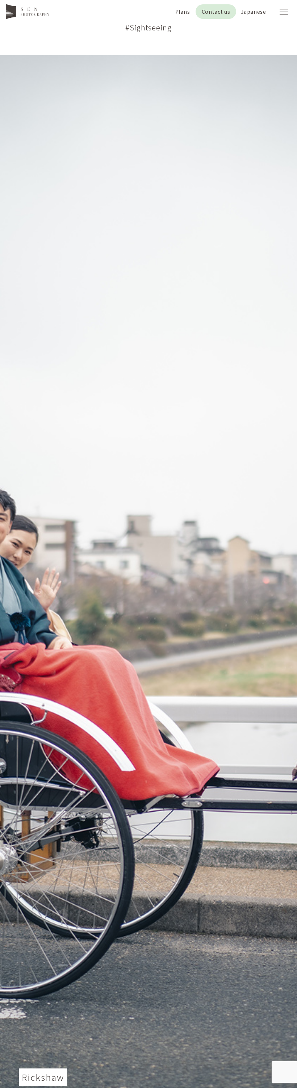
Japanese (253, 11)
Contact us (216, 11)
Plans (182, 11)
